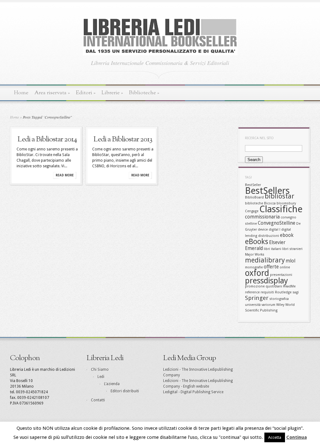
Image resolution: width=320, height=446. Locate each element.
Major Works (254, 254)
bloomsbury (286, 203)
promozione (255, 286)
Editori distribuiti (125, 391)
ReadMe (289, 286)
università (253, 305)
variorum (268, 305)
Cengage (251, 211)
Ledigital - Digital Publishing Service (193, 392)
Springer (256, 298)
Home (21, 92)
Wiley (280, 305)
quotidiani (274, 286)
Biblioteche (144, 92)
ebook (286, 235)
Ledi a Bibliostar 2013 (122, 139)
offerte (271, 267)
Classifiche (280, 209)
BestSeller (253, 185)
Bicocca (270, 203)
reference (252, 292)
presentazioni (281, 275)
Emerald (254, 248)
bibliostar (279, 196)
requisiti (267, 292)
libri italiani (272, 249)
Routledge (283, 292)
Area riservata (52, 92)
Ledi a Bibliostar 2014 (47, 139)
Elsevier (277, 242)
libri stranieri (292, 249)
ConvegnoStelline (276, 223)
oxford (257, 273)
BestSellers (267, 190)
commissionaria (262, 217)
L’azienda (112, 384)
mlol (290, 261)
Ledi (101, 377)
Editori (86, 92)
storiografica (279, 299)
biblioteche (254, 203)
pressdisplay (266, 280)
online (285, 267)
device (263, 230)
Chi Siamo (100, 369)
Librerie (112, 92)
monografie (254, 267)
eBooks (256, 241)
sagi (295, 292)
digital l (274, 230)
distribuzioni (268, 236)
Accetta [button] (274, 437)
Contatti (98, 400)
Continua (296, 437)
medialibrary (265, 260)
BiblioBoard (254, 197)
